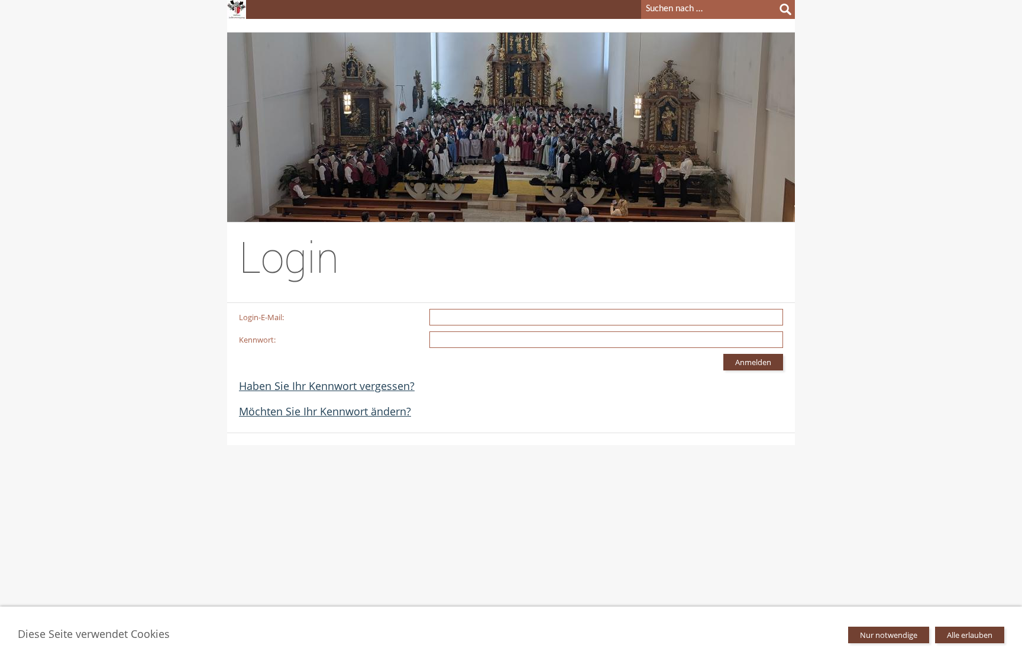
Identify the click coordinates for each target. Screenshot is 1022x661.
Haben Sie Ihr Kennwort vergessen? (327, 386)
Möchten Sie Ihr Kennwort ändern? (325, 411)
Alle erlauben (969, 635)
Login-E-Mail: (261, 317)
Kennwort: (257, 339)
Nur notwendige (888, 635)
